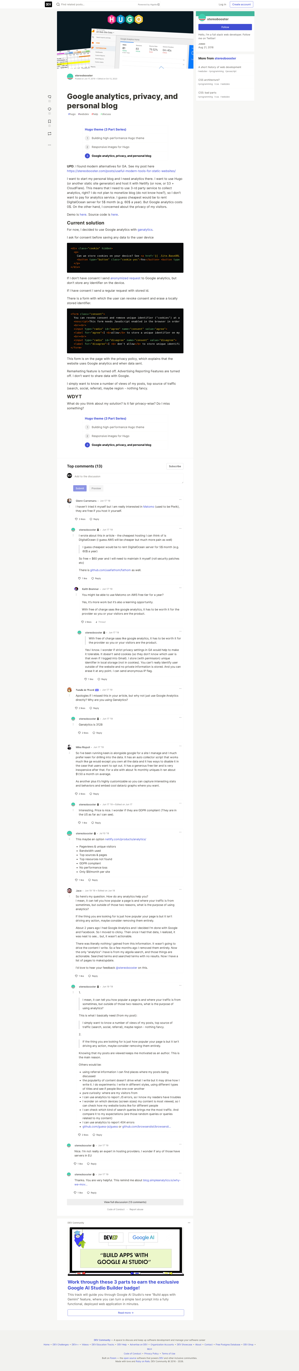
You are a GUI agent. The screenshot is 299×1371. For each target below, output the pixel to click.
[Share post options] (49, 145)
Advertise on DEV (138, 1344)
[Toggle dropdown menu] (180, 499)
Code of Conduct (116, 1209)
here (83, 214)
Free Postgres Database (228, 1344)
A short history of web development (219, 68)
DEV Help (122, 1344)
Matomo (148, 506)
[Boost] (50, 133)
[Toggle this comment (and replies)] (70, 506)
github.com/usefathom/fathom (110, 570)
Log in (222, 4)
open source (130, 1358)
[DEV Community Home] (48, 4)
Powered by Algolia (147, 4)
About (198, 1344)
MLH (149, 1349)
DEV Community (102, 1340)
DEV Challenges (61, 1344)
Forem (113, 1358)
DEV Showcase (184, 1344)
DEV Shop (248, 1344)
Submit (80, 488)
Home (47, 1344)
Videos (85, 1344)
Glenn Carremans (86, 500)
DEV (161, 1358)
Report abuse (136, 1209)
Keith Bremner (90, 589)
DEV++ (75, 1344)
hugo (72, 114)
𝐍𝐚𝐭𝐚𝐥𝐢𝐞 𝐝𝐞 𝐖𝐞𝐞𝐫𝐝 (85, 689)
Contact (208, 1344)
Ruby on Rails (143, 1361)
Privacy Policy (151, 1353)
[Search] (58, 4)
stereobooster (84, 75)
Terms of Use (168, 1353)
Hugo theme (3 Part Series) (105, 129)
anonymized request (125, 278)
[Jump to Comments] (50, 111)
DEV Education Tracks (103, 1344)
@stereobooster (126, 967)
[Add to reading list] (50, 123)
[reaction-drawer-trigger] (49, 98)
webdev (83, 114)
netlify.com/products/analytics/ (125, 839)
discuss (106, 114)
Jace (78, 890)
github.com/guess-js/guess (100, 1126)
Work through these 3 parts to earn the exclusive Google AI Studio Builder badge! (123, 1285)
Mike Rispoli (83, 747)
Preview (96, 488)
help (95, 114)
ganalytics (145, 229)
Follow (225, 27)
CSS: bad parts (214, 94)
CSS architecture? (214, 81)
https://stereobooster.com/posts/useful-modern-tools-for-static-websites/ (121, 171)
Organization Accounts (162, 1344)
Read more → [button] (126, 1312)
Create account (241, 4)
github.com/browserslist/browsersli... (146, 1126)
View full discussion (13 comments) (125, 1202)
